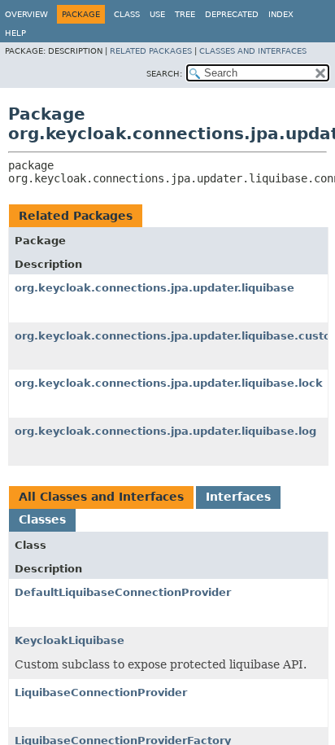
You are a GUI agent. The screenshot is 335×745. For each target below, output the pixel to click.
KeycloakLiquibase (69, 640)
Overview (26, 14)
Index (281, 14)
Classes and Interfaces (253, 50)
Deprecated (232, 14)
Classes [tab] (42, 519)
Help (15, 32)
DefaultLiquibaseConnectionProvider (123, 592)
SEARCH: (164, 73)
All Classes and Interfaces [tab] (101, 496)
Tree (185, 14)
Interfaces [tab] (238, 496)
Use (157, 14)
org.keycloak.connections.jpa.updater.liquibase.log (165, 431)
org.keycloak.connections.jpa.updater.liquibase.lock (169, 383)
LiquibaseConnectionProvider (101, 692)
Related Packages (151, 50)
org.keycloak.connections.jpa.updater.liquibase (154, 288)
